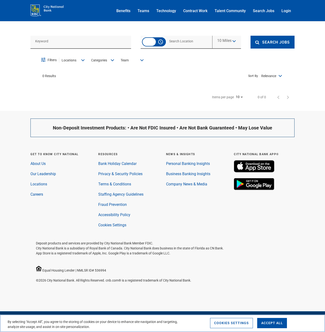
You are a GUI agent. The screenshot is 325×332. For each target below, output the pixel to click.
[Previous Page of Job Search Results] (278, 97)
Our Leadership (43, 174)
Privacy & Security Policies (120, 174)
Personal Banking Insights (188, 163)
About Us (38, 163)
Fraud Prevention (112, 204)
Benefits (123, 11)
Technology (166, 11)
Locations (38, 184)
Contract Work (195, 11)
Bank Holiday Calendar (117, 163)
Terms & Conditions (114, 184)
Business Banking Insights (188, 174)
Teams (143, 11)
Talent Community (230, 11)
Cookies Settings (112, 225)
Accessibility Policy (114, 215)
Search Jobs (263, 11)
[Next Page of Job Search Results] (288, 97)
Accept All (272, 323)
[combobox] (80, 41)
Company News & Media (186, 184)
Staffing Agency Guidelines (120, 194)
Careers (36, 194)
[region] (162, 323)
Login (286, 11)
